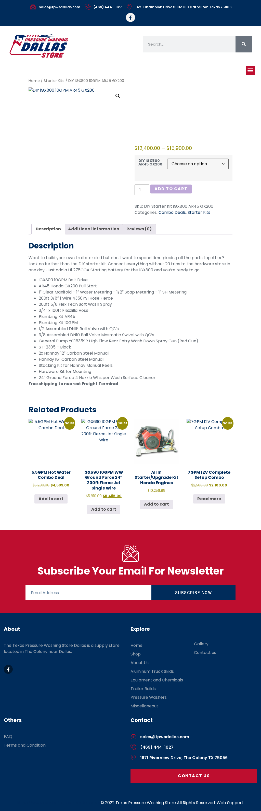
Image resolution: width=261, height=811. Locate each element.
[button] (250, 70)
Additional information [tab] (93, 229)
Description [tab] (48, 229)
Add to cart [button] (50, 499)
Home (34, 80)
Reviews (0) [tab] (139, 229)
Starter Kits (54, 80)
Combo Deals (172, 212)
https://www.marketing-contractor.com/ (59, 803)
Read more (209, 499)
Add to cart (171, 189)
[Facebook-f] (130, 17)
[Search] (244, 44)
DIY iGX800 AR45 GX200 (150, 162)
